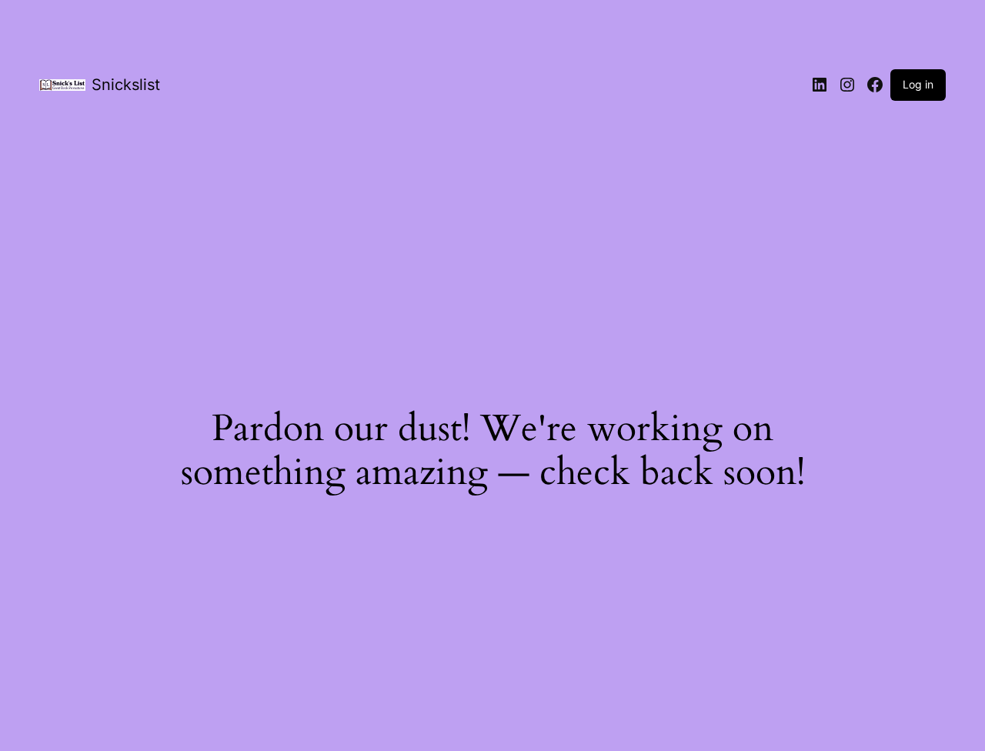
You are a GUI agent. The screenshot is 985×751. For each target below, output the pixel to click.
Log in (918, 84)
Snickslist (126, 84)
